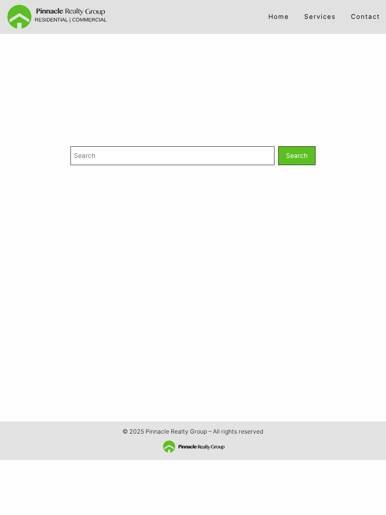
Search (297, 155)
